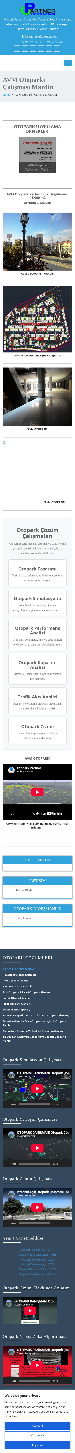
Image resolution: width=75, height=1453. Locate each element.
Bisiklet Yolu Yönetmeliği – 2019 (37, 1254)
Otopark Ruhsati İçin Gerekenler (37, 1274)
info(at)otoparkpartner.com (40, 36)
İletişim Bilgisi (24, 890)
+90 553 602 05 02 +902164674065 (40, 42)
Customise (37, 1435)
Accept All (37, 1425)
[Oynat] (7, 1104)
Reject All (37, 1445)
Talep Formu (23, 918)
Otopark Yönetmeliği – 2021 (37, 1259)
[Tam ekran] (67, 1104)
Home (6, 94)
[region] (37, 1421)
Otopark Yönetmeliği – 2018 (37, 1249)
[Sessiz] (62, 1104)
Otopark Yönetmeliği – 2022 (37, 1264)
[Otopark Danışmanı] (37, 9)
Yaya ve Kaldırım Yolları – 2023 (37, 1269)
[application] (37, 1088)
